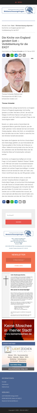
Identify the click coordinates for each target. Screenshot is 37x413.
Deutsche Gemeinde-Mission (10, 401)
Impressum (5, 384)
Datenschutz (5, 387)
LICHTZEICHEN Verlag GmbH (10, 396)
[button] (3, 55)
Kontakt (4, 382)
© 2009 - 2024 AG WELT (21, 410)
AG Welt (18, 11)
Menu (20, 2)
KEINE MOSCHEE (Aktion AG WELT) (12, 398)
